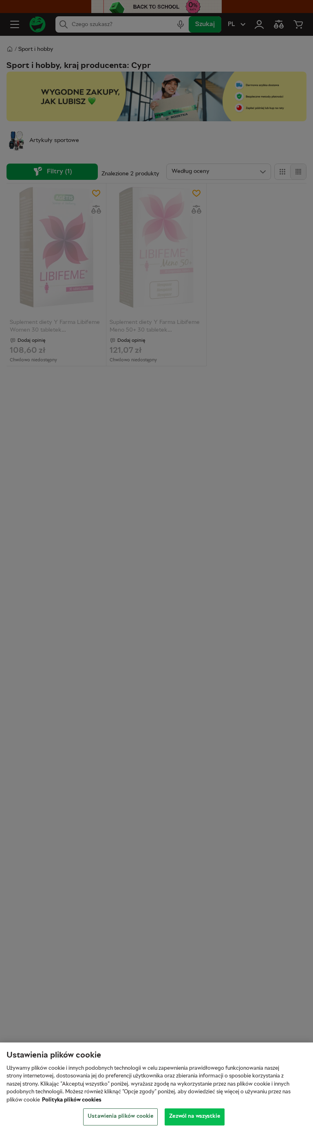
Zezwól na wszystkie (194, 1116)
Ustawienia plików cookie (120, 1116)
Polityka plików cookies (71, 1100)
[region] (156, 1087)
